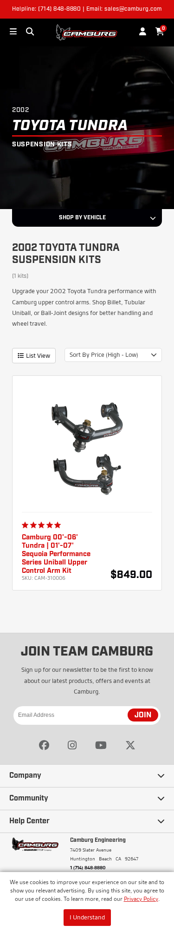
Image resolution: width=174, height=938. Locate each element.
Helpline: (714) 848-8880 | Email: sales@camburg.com (87, 9)
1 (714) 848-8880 (88, 867)
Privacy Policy (141, 899)
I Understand (87, 917)
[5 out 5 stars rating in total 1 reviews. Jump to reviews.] (43, 524)
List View (38, 355)
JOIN (143, 715)
